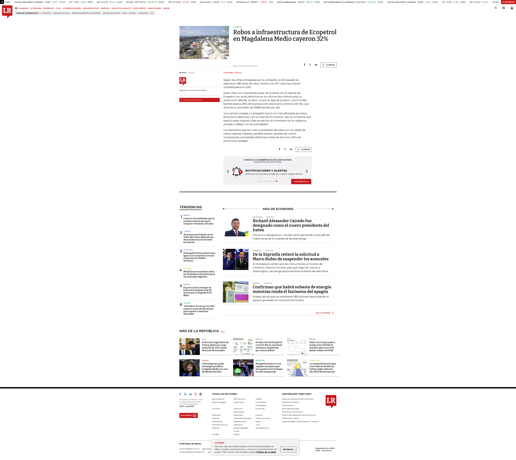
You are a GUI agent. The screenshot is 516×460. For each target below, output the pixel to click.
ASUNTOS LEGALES (121, 8)
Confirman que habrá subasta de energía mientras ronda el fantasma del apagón (292, 289)
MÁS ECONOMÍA (323, 313)
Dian (124, 13)
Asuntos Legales (219, 402)
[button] (227, 172)
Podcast (215, 428)
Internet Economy (220, 425)
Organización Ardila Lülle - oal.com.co (324, 449)
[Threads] (201, 395)
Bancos (186, 215)
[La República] (7, 11)
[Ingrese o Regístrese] (512, 8)
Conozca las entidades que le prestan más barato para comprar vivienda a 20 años (199, 221)
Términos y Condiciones (292, 412)
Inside (258, 421)
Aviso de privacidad (290, 409)
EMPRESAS (48, 8)
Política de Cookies (266, 452)
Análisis (259, 399)
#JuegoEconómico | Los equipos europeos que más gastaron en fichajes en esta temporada (269, 367)
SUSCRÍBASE (508, 2)
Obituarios (238, 425)
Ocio (258, 425)
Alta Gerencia (240, 399)
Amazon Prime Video (111, 13)
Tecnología (314, 360)
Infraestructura (240, 421)
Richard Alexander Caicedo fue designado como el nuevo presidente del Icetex (291, 225)
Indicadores (217, 421)
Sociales (215, 434)
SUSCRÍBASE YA (301, 181)
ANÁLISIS (105, 8)
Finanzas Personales (242, 418)
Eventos (259, 415)
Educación (188, 250)
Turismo (187, 231)
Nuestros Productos (290, 402)
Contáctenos (287, 405)
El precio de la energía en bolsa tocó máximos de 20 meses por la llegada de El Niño (197, 291)
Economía (260, 409)
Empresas (216, 415)
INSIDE (166, 8)
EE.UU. (204, 339)
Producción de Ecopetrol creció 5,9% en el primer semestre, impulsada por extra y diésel (269, 346)
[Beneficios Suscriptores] (504, 7)
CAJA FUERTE (139, 8)
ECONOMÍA (36, 8)
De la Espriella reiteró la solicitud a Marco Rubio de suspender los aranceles (291, 256)
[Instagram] (196, 395)
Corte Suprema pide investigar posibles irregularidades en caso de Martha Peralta (215, 367)
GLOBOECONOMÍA (72, 8)
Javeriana (46, 13)
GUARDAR (330, 65)
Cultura (187, 303)
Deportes (260, 360)
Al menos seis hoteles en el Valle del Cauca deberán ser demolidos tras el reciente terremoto (198, 238)
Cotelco (132, 13)
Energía (186, 284)
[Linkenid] (191, 395)
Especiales (238, 415)
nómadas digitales (61, 13)
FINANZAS (24, 8)
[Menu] (17, 8)
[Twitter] (310, 64)
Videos (237, 434)
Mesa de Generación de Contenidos (297, 399)
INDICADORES (154, 8)
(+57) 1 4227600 (186, 406)
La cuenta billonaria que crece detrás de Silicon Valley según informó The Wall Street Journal (322, 367)
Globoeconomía (263, 418)
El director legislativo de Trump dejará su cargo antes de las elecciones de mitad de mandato (215, 346)
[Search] (495, 8)
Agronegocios (218, 399)
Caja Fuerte (239, 402)
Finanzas (215, 418)
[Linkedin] (316, 64)
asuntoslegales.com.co (189, 449)
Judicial (205, 360)
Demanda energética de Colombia (86, 13)
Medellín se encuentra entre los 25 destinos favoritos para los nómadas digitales (199, 274)
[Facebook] (304, 64)
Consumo (216, 409)
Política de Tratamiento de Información (299, 415)
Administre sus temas (192, 100)
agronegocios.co (209, 449)
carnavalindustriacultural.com (192, 452)
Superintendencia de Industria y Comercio (300, 421)
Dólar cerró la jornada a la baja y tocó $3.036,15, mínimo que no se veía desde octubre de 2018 (322, 346)
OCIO (58, 8)
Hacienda (187, 268)
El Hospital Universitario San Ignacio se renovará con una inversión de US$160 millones (199, 257)
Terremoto (143, 13)
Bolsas (312, 339)
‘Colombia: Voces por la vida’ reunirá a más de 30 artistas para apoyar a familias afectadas (198, 310)
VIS (152, 13)
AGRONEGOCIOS (91, 8)
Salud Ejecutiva (262, 428)
